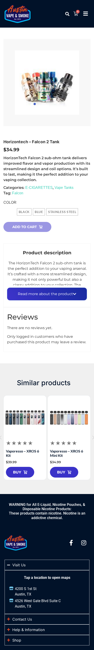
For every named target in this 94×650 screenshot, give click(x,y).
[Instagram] (83, 543)
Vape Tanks (64, 188)
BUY (17, 472)
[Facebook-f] (71, 543)
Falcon (17, 193)
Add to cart (24, 227)
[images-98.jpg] (47, 82)
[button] (67, 14)
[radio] (24, 211)
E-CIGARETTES (39, 188)
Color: (10, 202)
